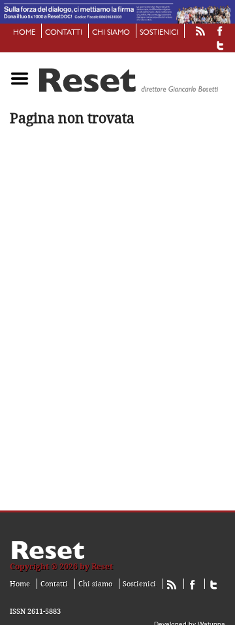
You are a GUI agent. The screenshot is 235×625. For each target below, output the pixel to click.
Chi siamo (111, 33)
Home (24, 33)
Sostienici (159, 33)
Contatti (63, 33)
